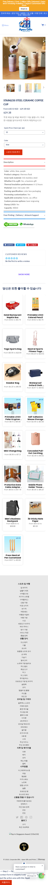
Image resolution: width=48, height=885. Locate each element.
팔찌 (24, 764)
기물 (24, 645)
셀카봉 (24, 730)
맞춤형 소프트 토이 (24, 651)
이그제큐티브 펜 (24, 770)
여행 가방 (24, 618)
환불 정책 (24, 636)
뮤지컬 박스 (24, 678)
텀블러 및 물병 (24, 690)
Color (6, 141)
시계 (24, 739)
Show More (24, 274)
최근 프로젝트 (24, 827)
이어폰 (24, 718)
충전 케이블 (24, 709)
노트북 (24, 782)
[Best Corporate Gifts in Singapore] (24, 854)
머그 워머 (24, 675)
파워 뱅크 (24, 727)
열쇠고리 (24, 660)
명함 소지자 (24, 785)
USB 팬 (24, 736)
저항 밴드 (24, 612)
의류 (24, 752)
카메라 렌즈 (24, 706)
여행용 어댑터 (24, 615)
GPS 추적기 (24, 721)
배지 (24, 755)
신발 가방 (24, 603)
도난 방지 (24, 642)
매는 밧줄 (24, 761)
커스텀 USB (24, 712)
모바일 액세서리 (24, 724)
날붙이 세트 (24, 591)
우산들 (24, 693)
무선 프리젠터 (24, 745)
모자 (24, 758)
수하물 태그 (24, 600)
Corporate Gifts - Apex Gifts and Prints (23, 860)
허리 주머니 (24, 627)
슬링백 (24, 684)
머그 (24, 672)
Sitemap (41, 859)
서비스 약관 (24, 633)
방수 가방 (24, 630)
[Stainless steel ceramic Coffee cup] (11, 87)
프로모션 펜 (24, 791)
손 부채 (24, 654)
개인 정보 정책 (24, 807)
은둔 (24, 810)
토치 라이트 (24, 733)
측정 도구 (24, 669)
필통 (24, 788)
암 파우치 (24, 588)
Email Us (24, 9)
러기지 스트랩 (24, 597)
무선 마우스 (24, 742)
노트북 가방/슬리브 (24, 663)
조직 (24, 687)
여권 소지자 (24, 606)
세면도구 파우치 (24, 624)
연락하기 (24, 804)
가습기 (24, 657)
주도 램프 (24, 666)
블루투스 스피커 (24, 703)
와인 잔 (24, 696)
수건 (24, 621)
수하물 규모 (24, 594)
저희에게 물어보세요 (24, 801)
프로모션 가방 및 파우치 (24, 681)
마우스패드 (24, 779)
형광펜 (24, 776)
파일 (24, 773)
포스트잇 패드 (24, 794)
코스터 (24, 648)
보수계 (24, 609)
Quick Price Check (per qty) (14, 128)
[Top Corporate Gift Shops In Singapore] (24, 834)
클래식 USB (24, 715)
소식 (24, 824)
